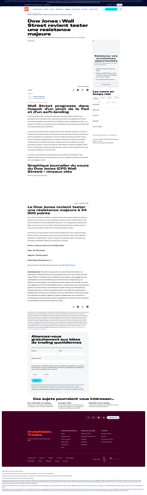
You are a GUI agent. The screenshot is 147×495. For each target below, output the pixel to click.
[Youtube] (98, 417)
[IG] (26, 9)
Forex (95, 97)
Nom (60, 351)
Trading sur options (65, 436)
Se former (84, 9)
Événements (76, 9)
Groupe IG (65, 461)
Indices (30, 90)
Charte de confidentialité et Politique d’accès (46, 389)
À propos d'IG (93, 9)
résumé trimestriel (41, 329)
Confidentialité (31, 461)
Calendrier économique (106, 442)
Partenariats (48, 461)
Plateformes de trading (88, 430)
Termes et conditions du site (74, 389)
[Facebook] (78, 90)
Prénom (34, 351)
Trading (46, 9)
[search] (120, 9)
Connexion (119, 4)
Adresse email (36, 358)
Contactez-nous (113, 417)
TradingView (84, 439)
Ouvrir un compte (111, 9)
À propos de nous (32, 458)
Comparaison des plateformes (88, 436)
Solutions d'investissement (69, 430)
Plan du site (59, 458)
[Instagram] (93, 417)
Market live (103, 436)
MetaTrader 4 (84, 444)
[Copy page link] (73, 90)
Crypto (52, 9)
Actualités (104, 430)
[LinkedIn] (88, 90)
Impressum (41, 458)
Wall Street (70, 265)
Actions (102, 97)
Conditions (50, 458)
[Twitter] (83, 90)
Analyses (68, 9)
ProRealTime (84, 442)
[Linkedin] (104, 417)
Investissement (37, 9)
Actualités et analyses (106, 433)
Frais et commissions (66, 439)
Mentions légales (70, 458)
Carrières (57, 461)
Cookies (40, 461)
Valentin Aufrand (39, 96)
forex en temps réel (110, 135)
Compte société (64, 442)
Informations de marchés (107, 439)
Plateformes (59, 9)
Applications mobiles (86, 433)
